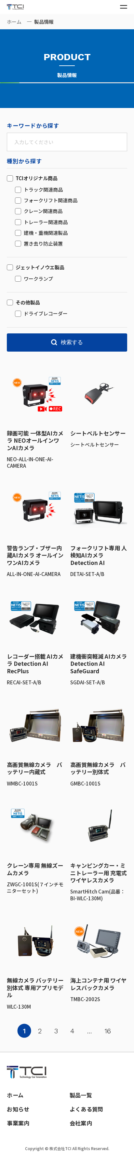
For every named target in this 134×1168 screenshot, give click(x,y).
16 (107, 1031)
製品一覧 (81, 1095)
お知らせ (18, 1109)
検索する (72, 342)
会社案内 (81, 1123)
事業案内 (18, 1123)
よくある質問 (86, 1109)
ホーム (14, 21)
